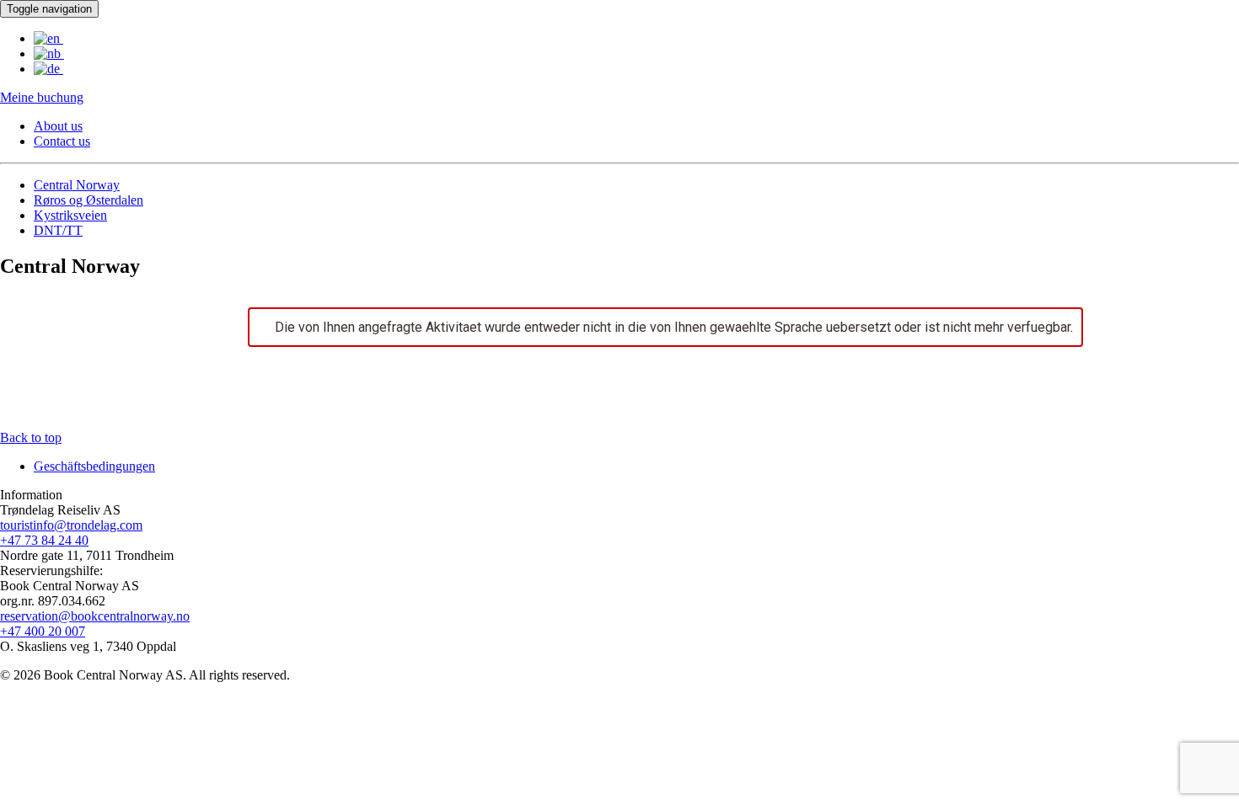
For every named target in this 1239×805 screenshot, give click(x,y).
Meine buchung (41, 97)
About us (58, 126)
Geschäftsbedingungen (94, 466)
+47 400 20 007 (42, 631)
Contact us (62, 141)
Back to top (31, 437)
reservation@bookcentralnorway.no (95, 616)
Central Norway (77, 185)
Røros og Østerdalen (88, 200)
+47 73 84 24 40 (44, 540)
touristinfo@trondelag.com (71, 525)
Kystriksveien (70, 215)
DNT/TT (58, 230)
